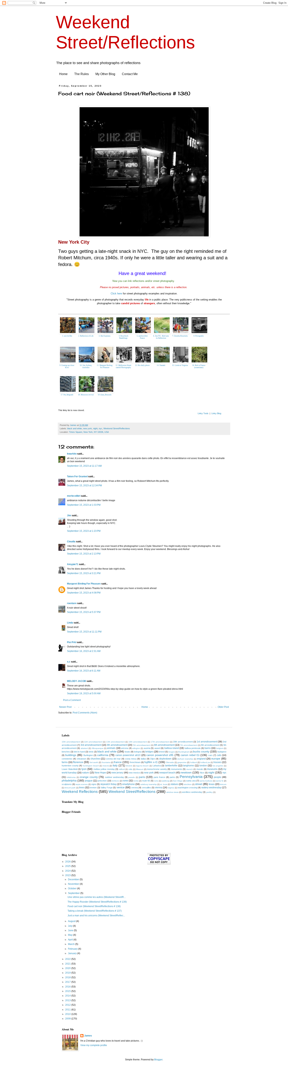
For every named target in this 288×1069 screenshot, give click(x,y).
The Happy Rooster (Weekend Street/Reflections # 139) (97, 901)
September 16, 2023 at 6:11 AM (83, 670)
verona (134, 787)
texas (212, 784)
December (74, 879)
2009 (68, 1018)
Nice (202, 772)
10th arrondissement (71, 742)
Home (63, 74)
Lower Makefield (69, 769)
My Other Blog (105, 74)
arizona (124, 748)
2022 (68, 959)
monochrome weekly (157, 769)
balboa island (171, 748)
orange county (89, 777)
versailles (146, 787)
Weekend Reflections (80, 791)
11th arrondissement (93, 742)
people (217, 777)
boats (127, 751)
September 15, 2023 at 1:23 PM (84, 531)
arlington (136, 748)
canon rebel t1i (190, 755)
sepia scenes (82, 784)
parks (172, 777)
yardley (209, 792)
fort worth (94, 762)
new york (87, 428)
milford (122, 769)
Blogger (158, 1059)
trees (81, 787)
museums (212, 769)
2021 (68, 963)
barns (208, 748)
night (95, 428)
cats (219, 755)
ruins (156, 781)
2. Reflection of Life (85, 336)
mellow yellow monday (104, 769)
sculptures (67, 784)
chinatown (81, 759)
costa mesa (130, 759)
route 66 (146, 781)
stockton (188, 784)
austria (147, 748)
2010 (68, 1014)
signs (93, 784)
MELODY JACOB (76, 681)
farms (65, 762)
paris (142, 777)
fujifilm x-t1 (151, 762)
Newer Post (65, 707)
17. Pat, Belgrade (67, 395)
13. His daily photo (142, 365)
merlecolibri (74, 496)
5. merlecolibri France (142, 337)
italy (115, 765)
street (198, 784)
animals (111, 748)
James (88, 1035)
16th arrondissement (138, 742)
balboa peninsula (192, 748)
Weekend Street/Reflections (116, 428)
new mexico (134, 772)
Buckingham (183, 752)
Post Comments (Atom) (85, 712)
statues (174, 784)
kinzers (129, 766)
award (157, 748)
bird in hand (79, 751)
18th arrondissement (183, 741)
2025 (68, 866)
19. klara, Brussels (104, 395)
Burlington (88, 755)
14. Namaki (161, 365)
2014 (68, 995)
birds (91, 751)
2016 (68, 986)
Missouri (139, 769)
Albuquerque (97, 748)
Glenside (170, 762)
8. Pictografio (199, 336)
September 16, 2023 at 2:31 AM (84, 651)
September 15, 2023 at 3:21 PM (84, 573)
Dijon (152, 759)
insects (106, 766)
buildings (70, 755)
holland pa (205, 762)
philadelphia (69, 780)
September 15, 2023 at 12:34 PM (84, 485)
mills (130, 769)
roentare (72, 603)
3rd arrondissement (91, 745)
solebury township (148, 784)
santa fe (219, 781)
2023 (68, 875)
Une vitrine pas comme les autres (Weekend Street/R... (97, 897)
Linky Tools (203, 413)
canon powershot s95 (159, 755)
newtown (186, 772)
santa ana (191, 781)
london (203, 765)
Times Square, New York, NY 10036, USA (89, 432)
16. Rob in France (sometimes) (198, 366)
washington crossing (187, 787)
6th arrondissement (164, 745)
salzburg (165, 781)
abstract (84, 748)
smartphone (128, 784)
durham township (185, 759)
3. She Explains (104, 336)
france (118, 762)
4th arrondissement (117, 745)
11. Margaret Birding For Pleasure (104, 366)
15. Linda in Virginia (180, 365)
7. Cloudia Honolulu (180, 336)
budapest (221, 751)
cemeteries (67, 759)
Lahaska (157, 765)
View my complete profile (93, 1045)
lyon (84, 768)
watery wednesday (211, 787)
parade (131, 777)
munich (189, 769)
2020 (68, 968)
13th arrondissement (115, 742)
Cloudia (71, 541)
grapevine (182, 762)
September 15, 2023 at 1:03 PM (84, 505)
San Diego (178, 781)
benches (66, 751)
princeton (102, 781)
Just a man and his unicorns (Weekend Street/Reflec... (96, 915)
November (74, 884)
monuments (176, 769)
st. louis (163, 784)
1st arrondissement (207, 741)
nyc (100, 428)
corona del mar (113, 759)
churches (95, 758)
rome (125, 780)
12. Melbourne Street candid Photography (123, 366)
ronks (136, 781)
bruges (171, 752)
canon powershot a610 (127, 755)
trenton (93, 787)
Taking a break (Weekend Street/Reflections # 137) (95, 910)
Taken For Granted (77, 476)
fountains (106, 762)
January (72, 953)
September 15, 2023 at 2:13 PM (84, 553)
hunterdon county (70, 765)
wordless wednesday (192, 792)
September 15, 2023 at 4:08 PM (84, 592)
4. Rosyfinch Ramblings (123, 337)
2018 (68, 977)
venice (121, 787)
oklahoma (71, 777)
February (73, 948)
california (102, 755)
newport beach (167, 772)
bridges (149, 751)
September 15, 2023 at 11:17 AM (84, 466)
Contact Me (130, 74)
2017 (68, 982)
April (70, 939)
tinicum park (70, 788)
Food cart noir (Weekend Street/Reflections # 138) (94, 906)
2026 (68, 861)
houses (217, 762)
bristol (162, 751)
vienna (158, 787)
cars (210, 755)
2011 (68, 1009)
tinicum (223, 784)
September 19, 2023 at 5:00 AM (84, 693)
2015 (68, 991)
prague (88, 780)
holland (193, 762)
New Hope (100, 772)
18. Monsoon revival (86, 395)
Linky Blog (216, 413)
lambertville (171, 765)
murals (200, 769)
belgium (219, 748)
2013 (68, 1000)
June (71, 930)
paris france (159, 777)
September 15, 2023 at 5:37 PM (84, 612)
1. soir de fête (67, 336)
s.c (68, 661)
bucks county (201, 751)
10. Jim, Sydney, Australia (86, 366)
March (71, 944)
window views (172, 792)
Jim (69, 515)
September (74, 893)
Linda (70, 622)
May (70, 935)
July (70, 926)
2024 (68, 870)
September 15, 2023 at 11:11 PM (84, 631)
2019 (68, 972)
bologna (137, 751)
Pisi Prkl (71, 642)
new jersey (117, 772)
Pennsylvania (191, 777)
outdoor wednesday (114, 777)
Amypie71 (72, 564)
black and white (74, 428)
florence (78, 762)
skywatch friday (108, 784)
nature (85, 772)
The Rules (81, 74)
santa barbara (206, 781)
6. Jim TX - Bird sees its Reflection (161, 337)
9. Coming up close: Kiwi (67, 366)
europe (215, 758)
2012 (68, 1005)
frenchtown (135, 762)
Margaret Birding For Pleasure (84, 583)
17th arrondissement (160, 742)
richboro (115, 781)
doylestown (165, 758)
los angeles (218, 766)
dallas (143, 759)
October (72, 888)
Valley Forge (106, 787)
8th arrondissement (210, 745)
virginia (171, 788)
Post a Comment (72, 700)
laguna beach (142, 766)
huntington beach (91, 766)
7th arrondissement (188, 745)
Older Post (223, 707)
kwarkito (72, 453)
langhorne (188, 765)
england (201, 758)
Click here (116, 293)
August (72, 921)
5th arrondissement (141, 745)
